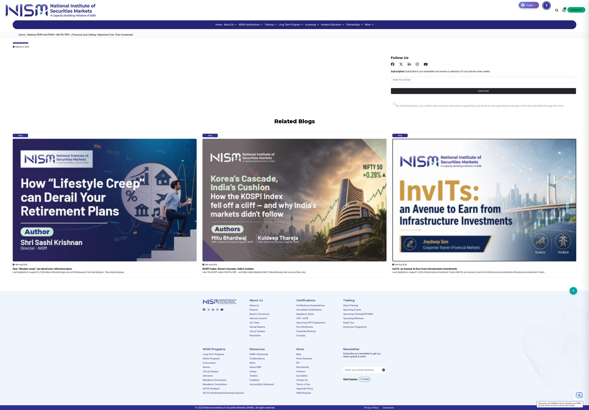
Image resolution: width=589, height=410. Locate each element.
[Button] (383, 370)
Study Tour (348, 322)
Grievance (208, 375)
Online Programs (211, 358)
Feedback (254, 380)
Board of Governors (259, 314)
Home (219, 24)
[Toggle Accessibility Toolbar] (547, 6)
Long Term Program (289, 24)
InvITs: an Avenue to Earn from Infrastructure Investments (424, 268)
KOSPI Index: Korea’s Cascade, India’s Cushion (228, 268)
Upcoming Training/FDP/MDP (358, 314)
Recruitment (302, 367)
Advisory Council (258, 318)
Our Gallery (302, 375)
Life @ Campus (257, 331)
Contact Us (576, 10)
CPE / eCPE (302, 318)
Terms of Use (303, 384)
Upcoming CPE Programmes (310, 322)
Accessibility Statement (262, 384)
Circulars (301, 335)
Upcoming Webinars (353, 318)
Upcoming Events (352, 309)
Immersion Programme (355, 327)
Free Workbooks (304, 327)
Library (253, 371)
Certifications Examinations (310, 305)
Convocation (209, 362)
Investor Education (331, 24)
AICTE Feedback (211, 388)
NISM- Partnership (259, 354)
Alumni (206, 367)
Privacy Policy (371, 407)
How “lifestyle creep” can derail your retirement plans (42, 268)
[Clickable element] (51, 10)
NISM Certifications (249, 24)
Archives (300, 371)
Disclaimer (388, 407)
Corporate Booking (306, 331)
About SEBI (255, 367)
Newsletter (255, 335)
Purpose (254, 309)
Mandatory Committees (215, 384)
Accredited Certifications (309, 309)
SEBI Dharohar (303, 393)
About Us (229, 24)
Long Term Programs (213, 354)
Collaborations (257, 358)
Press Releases (304, 358)
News (252, 362)
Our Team (254, 322)
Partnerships (353, 24)
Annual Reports (257, 327)
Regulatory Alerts (305, 314)
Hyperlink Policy (304, 388)
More (367, 24)
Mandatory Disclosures (215, 380)
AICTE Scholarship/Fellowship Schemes (223, 393)
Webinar (31, 34)
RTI (298, 362)
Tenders (254, 375)
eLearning (310, 24)
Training (269, 24)
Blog (20, 135)
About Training (350, 305)
